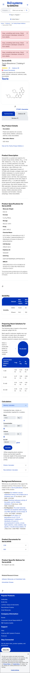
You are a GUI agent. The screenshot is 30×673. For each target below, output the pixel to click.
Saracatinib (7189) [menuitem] (7, 25)
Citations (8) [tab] (21, 114)
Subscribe (6, 650)
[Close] (27, 33)
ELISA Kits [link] (4, 602)
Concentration (7, 423)
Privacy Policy (7, 664)
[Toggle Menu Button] (3, 4)
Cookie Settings (15, 670)
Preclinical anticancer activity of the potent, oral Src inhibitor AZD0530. (15, 502)
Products (7, 23)
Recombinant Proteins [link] (7, 607)
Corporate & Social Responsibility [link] (11, 620)
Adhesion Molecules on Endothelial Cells (13, 579)
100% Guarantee (23, 109)
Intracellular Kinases (7, 582)
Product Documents (9, 70)
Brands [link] (3, 617)
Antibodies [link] (4, 599)
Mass (5, 415)
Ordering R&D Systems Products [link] (10, 633)
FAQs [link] (2, 630)
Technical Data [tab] (8, 114)
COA (4, 545)
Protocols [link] (4, 636)
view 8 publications (16, 487)
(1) (9, 68)
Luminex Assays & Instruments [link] (10, 604)
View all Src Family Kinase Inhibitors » (13, 146)
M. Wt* (5, 439)
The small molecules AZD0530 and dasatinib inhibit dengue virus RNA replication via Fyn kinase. (15, 509)
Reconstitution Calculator (10, 470)
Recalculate (23, 349)
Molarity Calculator (8, 405)
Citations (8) (16, 68)
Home (2, 23)
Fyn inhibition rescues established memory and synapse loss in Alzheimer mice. (16, 494)
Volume (5, 431)
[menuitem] (2, 23)
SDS (4, 549)
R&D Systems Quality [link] (7, 623)
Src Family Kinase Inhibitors (18, 23)
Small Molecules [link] (6, 610)
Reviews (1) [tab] (15, 118)
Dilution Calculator (8, 465)
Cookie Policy (16, 664)
